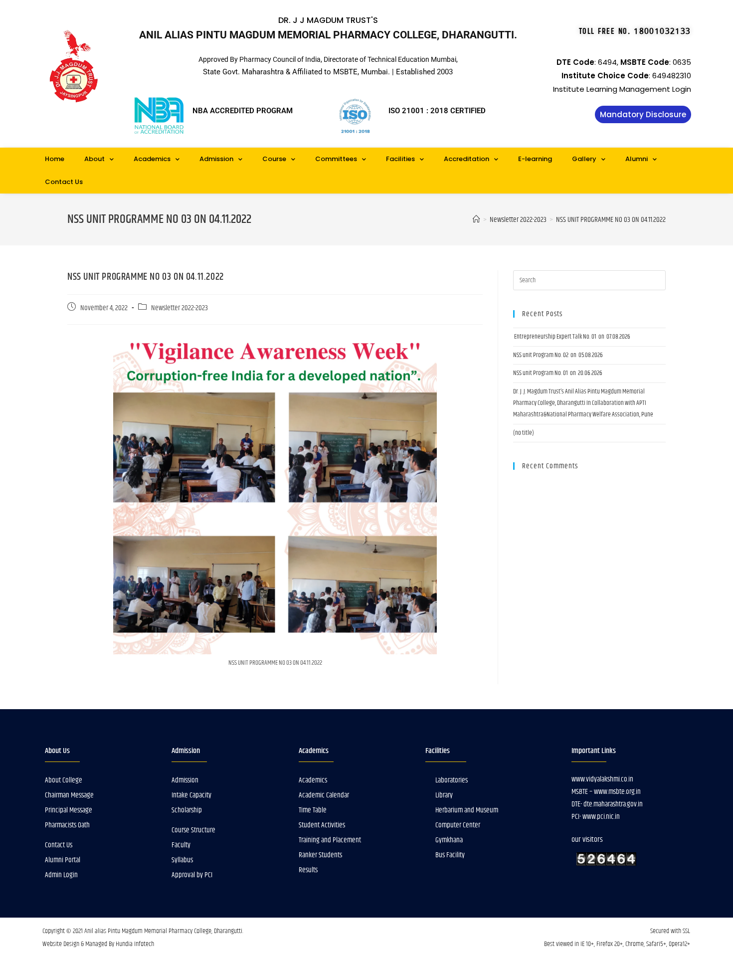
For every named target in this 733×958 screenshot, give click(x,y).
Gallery (584, 159)
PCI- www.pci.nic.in (595, 816)
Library (444, 795)
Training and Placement (330, 840)
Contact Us (64, 182)
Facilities (400, 159)
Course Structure (193, 830)
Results (308, 870)
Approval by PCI (192, 875)
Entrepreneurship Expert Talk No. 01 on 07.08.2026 (571, 337)
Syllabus (182, 860)
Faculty (181, 845)
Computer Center (457, 825)
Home (54, 159)
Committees (336, 159)
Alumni (636, 159)
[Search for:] (589, 280)
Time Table (313, 810)
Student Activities (322, 825)
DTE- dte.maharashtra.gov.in (607, 804)
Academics (152, 159)
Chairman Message (69, 795)
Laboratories (451, 780)
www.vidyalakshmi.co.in (602, 779)
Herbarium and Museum (466, 810)
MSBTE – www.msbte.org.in (606, 791)
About (94, 159)
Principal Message (68, 810)
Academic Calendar (324, 795)
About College (63, 780)
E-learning (535, 159)
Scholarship (187, 810)
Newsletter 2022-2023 (179, 308)
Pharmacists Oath (67, 825)
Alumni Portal (62, 860)
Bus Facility (450, 855)
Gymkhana (449, 840)
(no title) (523, 433)
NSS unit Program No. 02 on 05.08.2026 (558, 355)
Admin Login (61, 875)
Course (274, 159)
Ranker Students (320, 855)
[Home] (476, 219)
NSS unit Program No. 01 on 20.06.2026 (557, 373)
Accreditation (466, 159)
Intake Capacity (191, 795)
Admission (216, 159)
